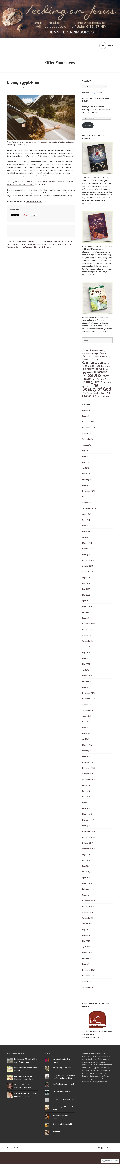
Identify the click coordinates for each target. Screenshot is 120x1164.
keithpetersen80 (20, 1059)
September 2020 (89, 779)
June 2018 (86, 935)
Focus (91, 356)
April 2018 (86, 947)
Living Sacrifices (28, 244)
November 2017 (88, 975)
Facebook (102, 1147)
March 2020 (87, 814)
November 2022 (88, 629)
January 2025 (87, 485)
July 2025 (86, 450)
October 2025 (87, 433)
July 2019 (86, 860)
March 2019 (87, 883)
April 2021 (86, 739)
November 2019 (88, 837)
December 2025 (88, 422)
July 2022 (86, 652)
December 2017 (88, 970)
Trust (99, 396)
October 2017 (87, 981)
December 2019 (88, 831)
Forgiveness (100, 356)
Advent (86, 350)
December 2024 (88, 491)
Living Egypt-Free (23, 82)
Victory (106, 396)
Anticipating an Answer (62, 1067)
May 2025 (86, 462)
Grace (91, 365)
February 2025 (88, 479)
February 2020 (88, 820)
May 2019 (86, 872)
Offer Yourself (62, 244)
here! (92, 203)
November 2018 (88, 906)
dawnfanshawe (20, 1067)
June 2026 (86, 410)
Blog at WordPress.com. (16, 1148)
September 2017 (89, 987)
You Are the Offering (32, 247)
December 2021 (88, 693)
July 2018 (86, 929)
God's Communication (92, 361)
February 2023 (88, 612)
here (92, 274)
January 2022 (87, 687)
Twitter (99, 1147)
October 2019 (87, 843)
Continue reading (34, 201)
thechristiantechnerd (22, 1093)
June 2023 (86, 589)
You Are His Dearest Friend (63, 1084)
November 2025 (88, 427)
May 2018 (86, 941)
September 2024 (89, 508)
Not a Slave (52, 244)
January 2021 (87, 756)
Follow (88, 125)
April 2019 (86, 877)
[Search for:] (97, 340)
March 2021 (87, 745)
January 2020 (87, 825)
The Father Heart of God (93, 393)
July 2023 (86, 583)
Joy (106, 368)
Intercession (106, 366)
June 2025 (86, 456)
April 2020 (86, 808)
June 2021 (86, 727)
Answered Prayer (99, 350)
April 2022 (86, 670)
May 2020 (86, 802)
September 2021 (89, 710)
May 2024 (86, 531)
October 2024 (87, 502)
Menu (110, 45)
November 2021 (88, 699)
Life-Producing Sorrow (61, 1091)
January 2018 (87, 964)
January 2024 (87, 554)
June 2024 (86, 525)
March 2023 (87, 606)
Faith (85, 356)
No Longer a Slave (40, 244)
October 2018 (87, 912)
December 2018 (88, 900)
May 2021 (86, 733)
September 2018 (89, 918)
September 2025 (89, 439)
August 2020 (87, 785)
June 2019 (86, 866)
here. (101, 328)
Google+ (109, 1148)
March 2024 (87, 543)
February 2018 (88, 958)
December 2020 (88, 762)
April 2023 (86, 600)
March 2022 (87, 675)
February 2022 (88, 681)
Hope (97, 365)
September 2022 (89, 641)
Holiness (70, 241)
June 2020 (86, 797)
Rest (94, 379)
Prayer (86, 379)
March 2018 (87, 952)
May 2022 (86, 664)
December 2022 (88, 624)
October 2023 (87, 566)
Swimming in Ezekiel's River (63, 1124)
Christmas (86, 353)
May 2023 (86, 595)
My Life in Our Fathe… (23, 1085)
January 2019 (87, 895)
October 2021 (87, 704)
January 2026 (87, 416)
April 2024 (86, 537)
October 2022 (87, 635)
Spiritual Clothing (104, 379)
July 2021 (86, 722)
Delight (95, 353)
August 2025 (87, 445)
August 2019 (87, 854)
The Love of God (96, 394)
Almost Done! (58, 1131)
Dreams (103, 353)
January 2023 (87, 618)
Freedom (17, 241)
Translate (100, 92)
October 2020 (87, 774)
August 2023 (87, 577)
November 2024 (88, 497)
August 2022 (87, 647)
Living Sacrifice (16, 244)
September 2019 (89, 849)
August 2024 (87, 514)
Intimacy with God (93, 368)
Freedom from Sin (60, 241)
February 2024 (88, 549)
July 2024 (86, 520)
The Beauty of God (96, 387)
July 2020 (86, 791)
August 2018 (87, 924)
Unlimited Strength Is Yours (64, 1099)
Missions (91, 374)
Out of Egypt (20, 247)
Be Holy (31, 241)
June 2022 (86, 658)
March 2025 (87, 473)
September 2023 (89, 572)
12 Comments (46, 247)
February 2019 (88, 889)
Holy (8, 244)
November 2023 (88, 560)
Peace (105, 375)
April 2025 (86, 468)
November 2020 (88, 768)
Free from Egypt (40, 241)
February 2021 (88, 750)
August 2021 (87, 716)
